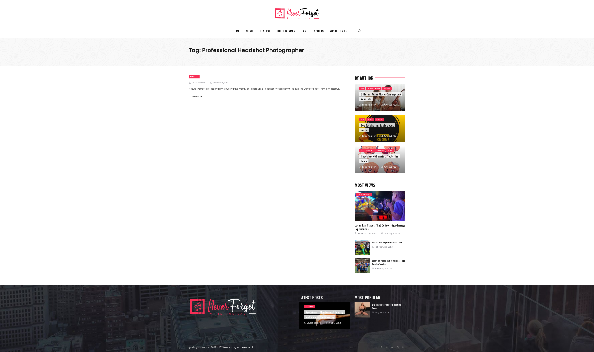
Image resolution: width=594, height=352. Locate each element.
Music (250, 31)
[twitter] (379, 206)
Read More (197, 96)
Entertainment (287, 31)
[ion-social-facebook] (381, 347)
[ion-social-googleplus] (386, 347)
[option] (380, 309)
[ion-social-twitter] (392, 347)
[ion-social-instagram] (397, 347)
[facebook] (371, 206)
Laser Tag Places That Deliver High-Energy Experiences (380, 227)
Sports (319, 31)
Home (236, 31)
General (265, 31)
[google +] (388, 206)
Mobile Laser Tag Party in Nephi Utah (387, 242)
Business (194, 77)
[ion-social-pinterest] (403, 347)
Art (305, 31)
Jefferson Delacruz (367, 233)
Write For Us (338, 31)
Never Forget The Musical (238, 347)
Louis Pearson (199, 82)
